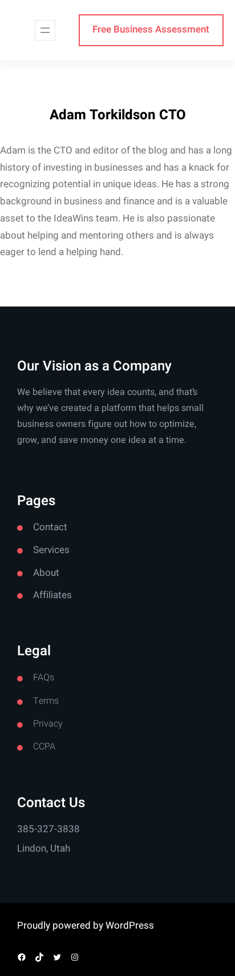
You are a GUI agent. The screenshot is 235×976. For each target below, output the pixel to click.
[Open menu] (45, 30)
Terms (46, 701)
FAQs (43, 677)
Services (51, 550)
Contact (50, 527)
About (46, 573)
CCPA (44, 746)
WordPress (130, 925)
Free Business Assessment (150, 29)
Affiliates (52, 595)
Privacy (48, 724)
